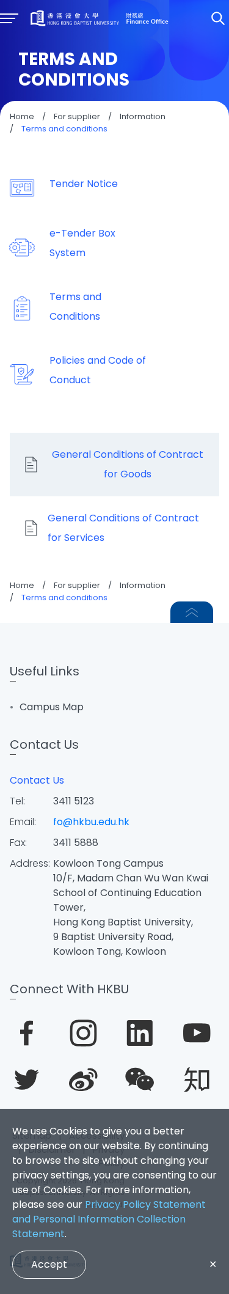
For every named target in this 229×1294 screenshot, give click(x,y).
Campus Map (52, 707)
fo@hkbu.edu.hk (91, 822)
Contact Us (37, 780)
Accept (49, 1264)
